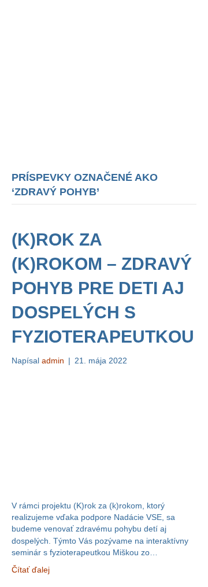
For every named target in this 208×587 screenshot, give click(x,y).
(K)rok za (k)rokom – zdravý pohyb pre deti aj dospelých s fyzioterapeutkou (103, 288)
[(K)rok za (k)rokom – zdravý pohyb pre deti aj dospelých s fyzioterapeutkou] (104, 432)
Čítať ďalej (31, 569)
